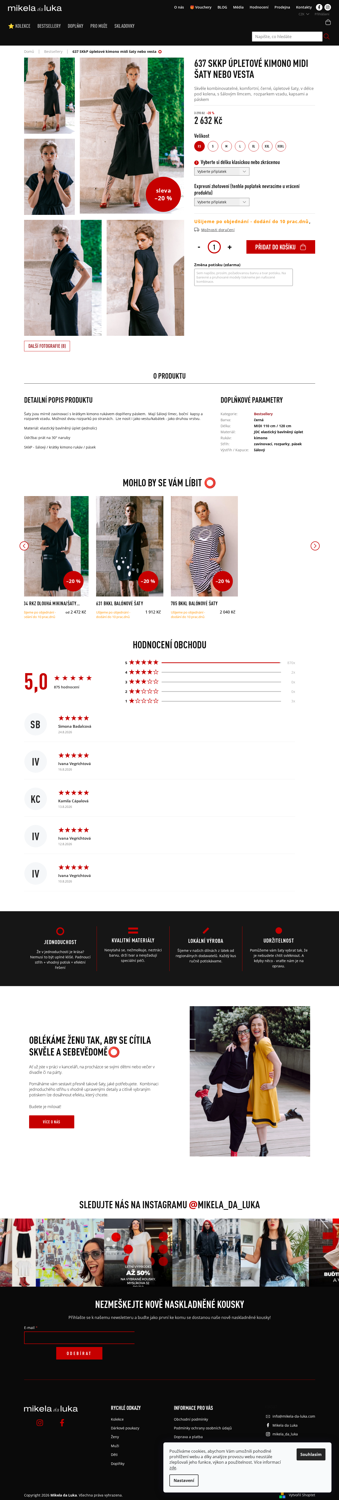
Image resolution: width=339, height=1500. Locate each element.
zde (172, 1467)
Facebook (319, 7)
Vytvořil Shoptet (302, 1494)
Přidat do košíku (275, 247)
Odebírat (79, 1353)
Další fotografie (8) (47, 346)
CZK (302, 14)
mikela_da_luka (285, 1434)
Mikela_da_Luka (224, 1204)
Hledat (326, 37)
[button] (24, 545)
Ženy (115, 1436)
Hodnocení (259, 7)
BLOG (222, 7)
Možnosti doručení (218, 229)
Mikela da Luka (285, 1425)
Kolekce (117, 1419)
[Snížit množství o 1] (199, 246)
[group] (61, 1253)
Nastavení (184, 1480)
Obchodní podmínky (191, 1419)
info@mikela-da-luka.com (294, 1416)
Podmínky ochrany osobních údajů (203, 1428)
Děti (114, 1454)
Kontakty (304, 7)
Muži (115, 1445)
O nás (179, 7)
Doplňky (117, 1463)
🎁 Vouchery (201, 7)
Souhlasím (311, 1454)
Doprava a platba (188, 1436)
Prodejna (282, 7)
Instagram (327, 7)
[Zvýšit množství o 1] (229, 246)
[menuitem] (22, 26)
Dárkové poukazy (125, 1428)
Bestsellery (263, 413)
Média (238, 7)
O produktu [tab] (169, 375)
